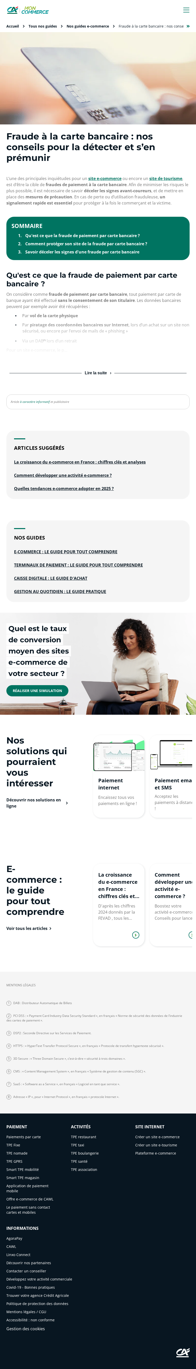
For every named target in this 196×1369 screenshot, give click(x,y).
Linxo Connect (18, 1254)
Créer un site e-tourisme (156, 1145)
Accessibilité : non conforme (30, 1319)
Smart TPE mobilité (22, 1169)
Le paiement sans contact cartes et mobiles (28, 1210)
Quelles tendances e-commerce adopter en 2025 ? (64, 488)
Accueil (12, 26)
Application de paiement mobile (27, 1188)
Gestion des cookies (25, 1329)
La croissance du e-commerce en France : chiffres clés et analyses (80, 462)
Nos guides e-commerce (88, 26)
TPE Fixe (13, 1145)
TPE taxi (77, 1145)
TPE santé (79, 1161)
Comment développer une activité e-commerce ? (63, 475)
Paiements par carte (23, 1136)
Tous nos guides (43, 26)
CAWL (11, 1246)
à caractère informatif (35, 402)
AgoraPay (14, 1238)
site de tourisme (165, 178)
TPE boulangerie (85, 1153)
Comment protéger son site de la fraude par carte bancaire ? (86, 244)
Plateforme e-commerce (155, 1153)
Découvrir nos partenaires (28, 1262)
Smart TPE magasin (22, 1177)
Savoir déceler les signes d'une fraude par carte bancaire (82, 252)
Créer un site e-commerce (157, 1136)
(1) (44, 340)
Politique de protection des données (37, 1303)
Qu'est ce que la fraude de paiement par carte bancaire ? (82, 235)
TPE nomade (17, 1153)
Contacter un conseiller (26, 1271)
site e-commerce (104, 178)
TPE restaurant (83, 1136)
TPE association (84, 1169)
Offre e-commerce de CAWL (29, 1199)
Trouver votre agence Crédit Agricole (37, 1295)
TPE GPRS (14, 1161)
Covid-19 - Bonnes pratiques (30, 1287)
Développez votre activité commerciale (39, 1279)
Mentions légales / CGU (26, 1311)
